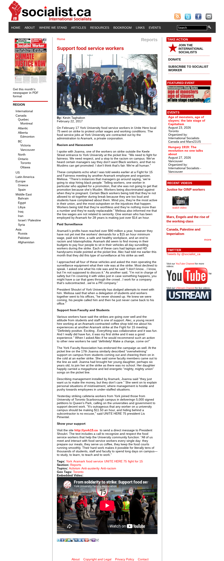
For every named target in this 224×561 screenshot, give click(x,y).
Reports (75, 465)
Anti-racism (108, 468)
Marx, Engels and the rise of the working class (187, 219)
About (29, 27)
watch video (179, 207)
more (207, 239)
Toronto (78, 472)
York (69, 461)
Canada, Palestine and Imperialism (183, 231)
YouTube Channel (185, 263)
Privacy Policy (124, 559)
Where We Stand (53, 27)
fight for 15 (135, 461)
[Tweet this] (58, 540)
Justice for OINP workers (185, 189)
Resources (99, 27)
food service (94, 461)
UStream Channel (185, 288)
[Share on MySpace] (83, 540)
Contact (143, 559)
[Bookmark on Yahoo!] (93, 540)
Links (140, 27)
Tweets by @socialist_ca (183, 254)
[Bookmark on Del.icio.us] (72, 540)
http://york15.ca (86, 430)
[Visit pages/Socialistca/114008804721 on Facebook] (62, 540)
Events (155, 27)
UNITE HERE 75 (115, 461)
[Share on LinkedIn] (79, 540)
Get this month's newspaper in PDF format (25, 92)
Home (15, 27)
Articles (78, 27)
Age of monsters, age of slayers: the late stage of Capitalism (186, 120)
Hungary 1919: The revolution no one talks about (185, 150)
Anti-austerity (90, 468)
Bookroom (122, 27)
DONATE (174, 59)
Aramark (79, 461)
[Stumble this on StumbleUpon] (69, 540)
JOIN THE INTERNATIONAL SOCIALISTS (190, 48)
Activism (74, 468)
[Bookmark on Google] (65, 540)
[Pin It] (86, 540)
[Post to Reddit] (90, 540)
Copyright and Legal (97, 559)
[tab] (188, 190)
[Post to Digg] (76, 540)
